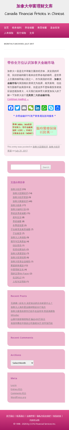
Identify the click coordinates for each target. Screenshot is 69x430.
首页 (6, 27)
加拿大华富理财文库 (34, 6)
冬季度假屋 (18, 225)
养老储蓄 (29, 27)
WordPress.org (18, 397)
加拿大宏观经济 (40, 146)
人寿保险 (8, 32)
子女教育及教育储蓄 (20, 229)
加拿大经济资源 (20, 197)
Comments (18, 393)
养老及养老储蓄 (18, 213)
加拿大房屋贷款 (18, 253)
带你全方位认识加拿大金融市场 (30, 63)
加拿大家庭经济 (20, 201)
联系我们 (20, 415)
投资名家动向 (19, 249)
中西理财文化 (17, 269)
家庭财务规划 (17, 265)
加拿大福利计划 (18, 209)
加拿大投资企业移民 (20, 261)
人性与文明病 (19, 281)
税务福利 (16, 27)
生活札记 (17, 277)
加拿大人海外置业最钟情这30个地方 (28, 307)
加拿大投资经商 (18, 257)
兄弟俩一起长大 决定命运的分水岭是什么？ (32, 303)
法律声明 (31, 415)
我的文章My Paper (20, 273)
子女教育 (17, 233)
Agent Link (34, 419)
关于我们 (10, 415)
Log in (14, 385)
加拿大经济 (16, 189)
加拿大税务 (16, 205)
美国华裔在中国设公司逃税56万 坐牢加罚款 (32, 323)
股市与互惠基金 (18, 241)
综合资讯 (17, 245)
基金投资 (55, 27)
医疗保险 (21, 32)
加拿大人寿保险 (18, 237)
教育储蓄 (42, 27)
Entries (16, 389)
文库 (31, 32)
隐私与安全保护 (44, 415)
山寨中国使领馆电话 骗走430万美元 (28, 319)
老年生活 (17, 217)
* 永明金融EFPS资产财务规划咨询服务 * (34, 115)
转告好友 (57, 415)
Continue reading (18, 99)
